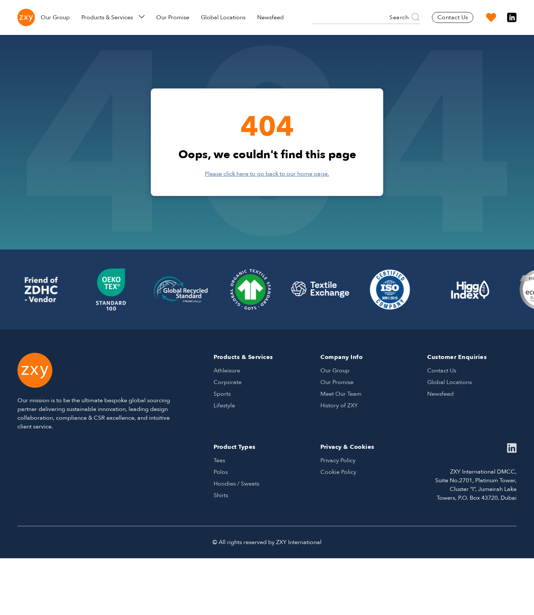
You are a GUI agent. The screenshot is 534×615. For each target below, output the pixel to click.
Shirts (221, 495)
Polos (221, 472)
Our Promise (172, 17)
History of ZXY (339, 406)
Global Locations (223, 17)
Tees (219, 460)
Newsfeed (270, 17)
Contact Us (452, 17)
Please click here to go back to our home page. (267, 174)
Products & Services (107, 17)
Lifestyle (224, 406)
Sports (222, 394)
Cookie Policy (338, 472)
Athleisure (227, 371)
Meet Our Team (340, 394)
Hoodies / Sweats (236, 484)
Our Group (55, 17)
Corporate (228, 382)
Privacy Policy (338, 460)
